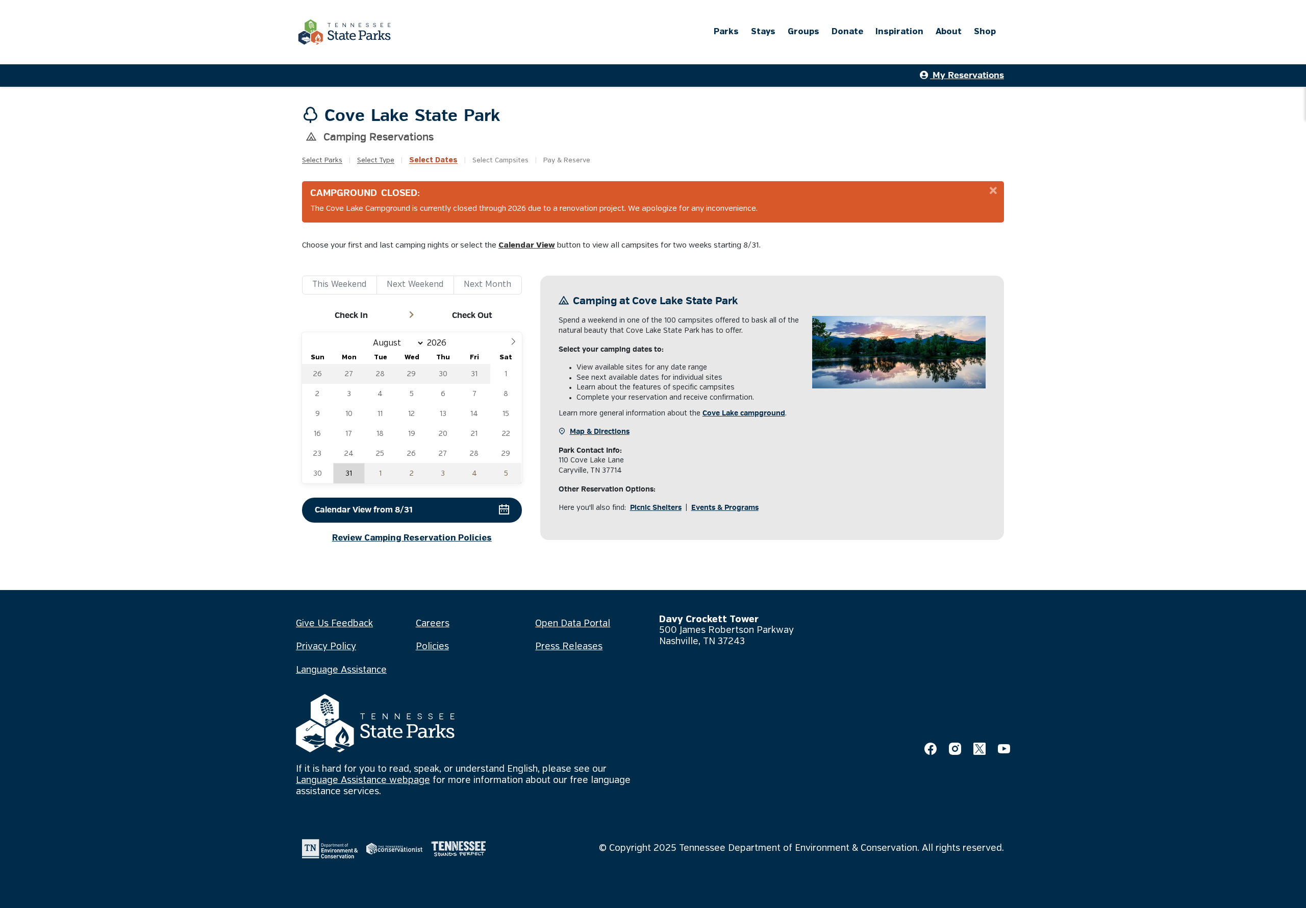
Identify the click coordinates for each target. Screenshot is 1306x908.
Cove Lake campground (743, 413)
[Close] (993, 191)
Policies (432, 646)
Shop (985, 32)
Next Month (487, 284)
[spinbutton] (439, 343)
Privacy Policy (326, 646)
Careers (432, 623)
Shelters (656, 507)
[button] (513, 341)
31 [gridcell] (348, 473)
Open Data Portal (572, 623)
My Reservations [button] (967, 75)
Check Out (472, 315)
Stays (763, 32)
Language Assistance (341, 670)
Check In (351, 315)
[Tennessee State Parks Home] (344, 32)
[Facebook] (930, 749)
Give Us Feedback (334, 623)
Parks (726, 32)
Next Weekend (415, 284)
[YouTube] (1004, 749)
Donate (847, 32)
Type (375, 160)
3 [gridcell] (443, 473)
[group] (412, 407)
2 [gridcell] (412, 473)
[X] (979, 749)
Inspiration (899, 32)
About (949, 32)
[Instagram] (955, 749)
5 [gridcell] (506, 473)
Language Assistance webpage (363, 780)
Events (725, 507)
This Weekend (339, 284)
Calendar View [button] (526, 245)
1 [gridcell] (380, 473)
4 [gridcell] (474, 473)
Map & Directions (600, 431)
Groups (803, 32)
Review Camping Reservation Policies (412, 538)
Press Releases (568, 646)
